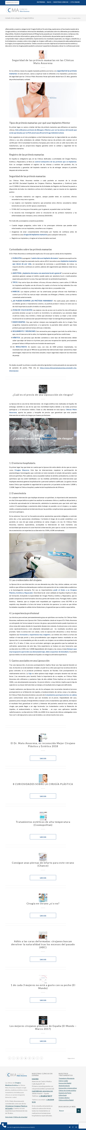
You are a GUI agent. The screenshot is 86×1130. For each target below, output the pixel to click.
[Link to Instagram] (76, 1127)
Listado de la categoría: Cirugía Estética (19, 18)
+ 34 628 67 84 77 (45, 1096)
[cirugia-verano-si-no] (43, 898)
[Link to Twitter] (69, 1127)
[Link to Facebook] (72, 1127)
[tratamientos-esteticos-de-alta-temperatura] (43, 816)
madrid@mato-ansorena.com (42, 1091)
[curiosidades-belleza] (43, 778)
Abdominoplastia (64, 1086)
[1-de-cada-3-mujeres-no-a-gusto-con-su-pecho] (43, 979)
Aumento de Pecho (65, 1093)
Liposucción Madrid (65, 1083)
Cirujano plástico (64, 1098)
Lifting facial (62, 1095)
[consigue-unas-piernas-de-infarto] (43, 857)
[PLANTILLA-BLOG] (43, 54)
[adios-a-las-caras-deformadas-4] (43, 935)
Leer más (43, 758)
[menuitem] (41, 2)
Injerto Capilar (63, 1081)
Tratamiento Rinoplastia (66, 1078)
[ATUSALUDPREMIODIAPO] (43, 737)
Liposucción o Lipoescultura (68, 1088)
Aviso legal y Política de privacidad (16, 1117)
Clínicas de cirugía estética (67, 1090)
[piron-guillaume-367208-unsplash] (43, 389)
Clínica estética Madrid (66, 1100)
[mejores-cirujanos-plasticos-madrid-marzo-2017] (43, 1020)
